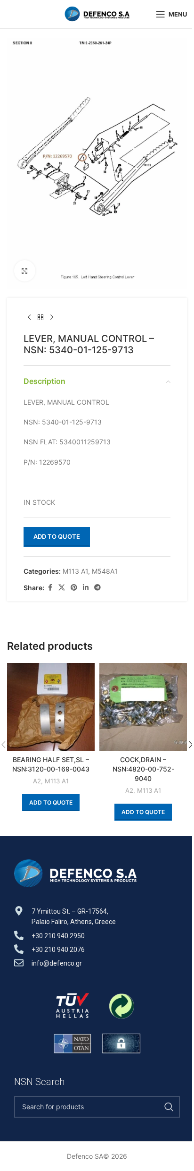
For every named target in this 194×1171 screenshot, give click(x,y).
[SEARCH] (169, 1107)
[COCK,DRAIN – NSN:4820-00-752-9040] (143, 707)
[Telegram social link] (97, 587)
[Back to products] (40, 317)
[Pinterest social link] (74, 587)
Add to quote (56, 536)
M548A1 (105, 571)
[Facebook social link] (50, 587)
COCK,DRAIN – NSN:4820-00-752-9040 (143, 768)
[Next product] (51, 317)
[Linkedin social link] (85, 587)
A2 (37, 781)
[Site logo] (97, 13)
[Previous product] (29, 317)
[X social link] (62, 587)
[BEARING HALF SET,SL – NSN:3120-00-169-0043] (51, 707)
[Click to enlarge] (24, 270)
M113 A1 (75, 571)
